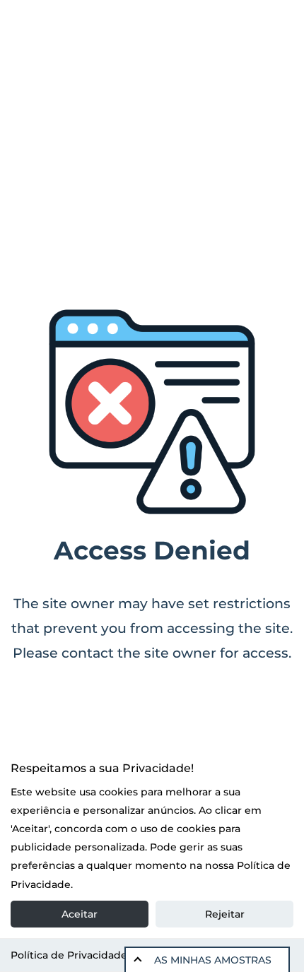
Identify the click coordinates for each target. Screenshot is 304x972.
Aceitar (80, 914)
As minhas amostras (212, 960)
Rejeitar (225, 914)
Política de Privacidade (69, 955)
